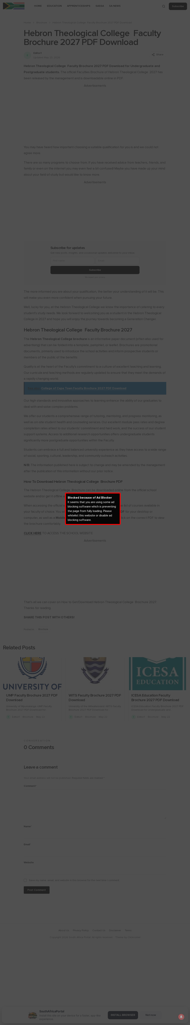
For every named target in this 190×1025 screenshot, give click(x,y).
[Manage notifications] (181, 1017)
